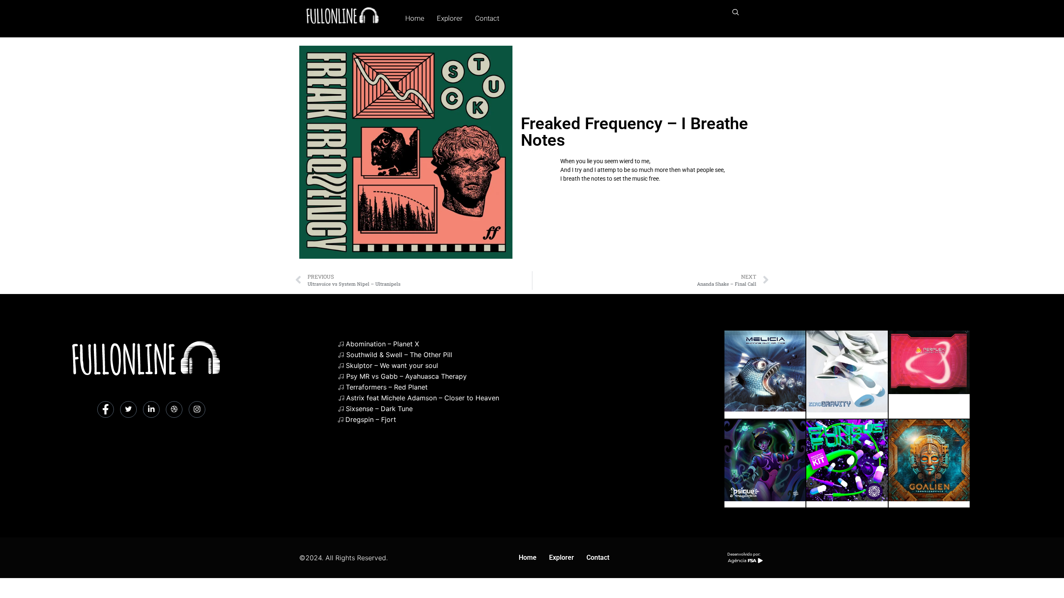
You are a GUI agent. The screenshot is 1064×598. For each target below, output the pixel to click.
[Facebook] (105, 409)
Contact (487, 18)
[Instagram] (197, 409)
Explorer (450, 18)
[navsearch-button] (735, 12)
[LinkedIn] (151, 409)
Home (414, 18)
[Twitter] (128, 409)
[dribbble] (174, 409)
